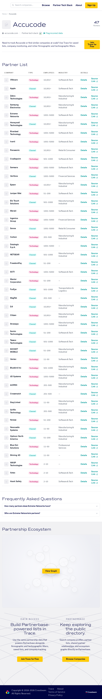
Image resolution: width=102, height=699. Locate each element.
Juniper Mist (15, 193)
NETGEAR (14, 255)
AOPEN (13, 385)
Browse (46, 5)
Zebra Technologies (16, 97)
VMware (14, 80)
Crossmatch (15, 394)
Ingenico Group (14, 220)
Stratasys (14, 324)
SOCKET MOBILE (14, 350)
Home (4, 14)
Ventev (13, 359)
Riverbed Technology (15, 133)
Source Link (94, 80)
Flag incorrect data (54, 33)
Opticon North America (16, 437)
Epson (13, 185)
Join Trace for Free (92, 45)
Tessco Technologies (16, 341)
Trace (51, 689)
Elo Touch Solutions (14, 202)
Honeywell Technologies (16, 124)
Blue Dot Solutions (14, 446)
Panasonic (15, 150)
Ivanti (12, 142)
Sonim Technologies (16, 333)
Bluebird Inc (15, 368)
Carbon (13, 237)
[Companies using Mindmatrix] (40, 33)
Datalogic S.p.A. (14, 246)
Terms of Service (56, 692)
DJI (11, 307)
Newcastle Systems (15, 429)
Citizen (13, 315)
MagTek (13, 298)
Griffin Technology (15, 411)
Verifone (14, 176)
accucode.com (11, 33)
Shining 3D (15, 455)
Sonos (13, 228)
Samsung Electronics (15, 106)
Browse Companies (75, 659)
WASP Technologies (16, 464)
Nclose (13, 420)
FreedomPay (16, 263)
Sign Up (91, 5)
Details (84, 80)
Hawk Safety (16, 481)
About (79, 5)
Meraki (13, 211)
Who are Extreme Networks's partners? (22, 513)
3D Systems (15, 377)
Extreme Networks (14, 115)
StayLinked (15, 402)
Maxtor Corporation (15, 280)
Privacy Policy (55, 695)
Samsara (14, 168)
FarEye (13, 289)
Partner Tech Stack (62, 5)
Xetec (12, 473)
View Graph (51, 571)
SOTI (12, 272)
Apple (13, 88)
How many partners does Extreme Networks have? (27, 506)
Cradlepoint (15, 159)
